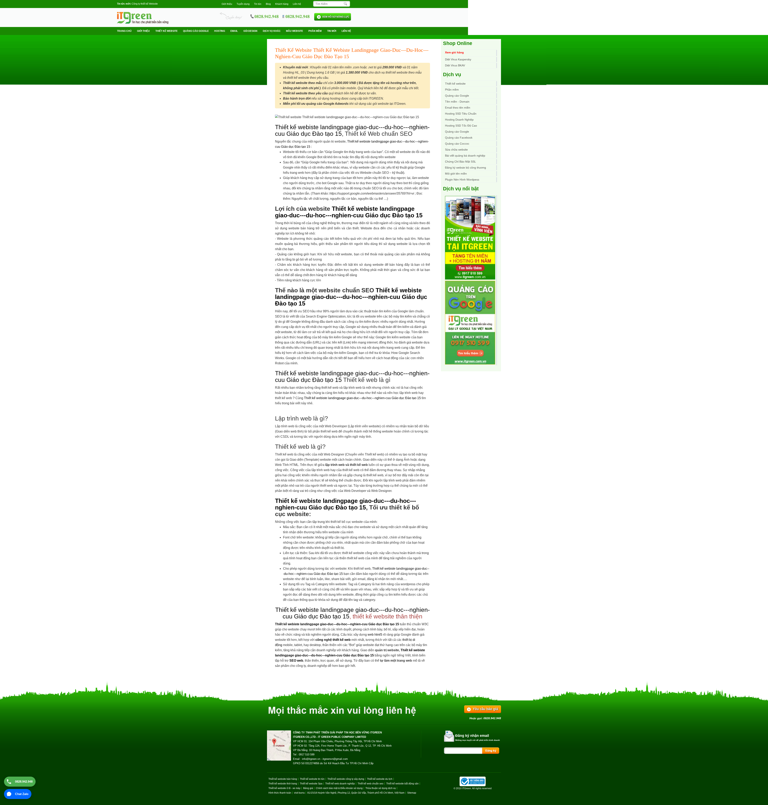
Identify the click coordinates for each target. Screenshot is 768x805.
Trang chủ (124, 31)
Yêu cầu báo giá (485, 709)
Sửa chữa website (456, 149)
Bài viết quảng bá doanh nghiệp (465, 155)
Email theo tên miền (457, 107)
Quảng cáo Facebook (458, 137)
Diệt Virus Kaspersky (458, 59)
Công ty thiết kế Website (145, 3)
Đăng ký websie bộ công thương (465, 167)
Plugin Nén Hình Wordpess (462, 179)
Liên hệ (297, 4)
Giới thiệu (227, 4)
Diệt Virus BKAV (455, 65)
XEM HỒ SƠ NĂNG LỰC (335, 16)
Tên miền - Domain (457, 101)
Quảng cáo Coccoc (457, 143)
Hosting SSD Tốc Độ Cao (461, 125)
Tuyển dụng (243, 4)
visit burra (299, 792)
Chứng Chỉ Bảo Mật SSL (460, 161)
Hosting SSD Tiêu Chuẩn (460, 113)
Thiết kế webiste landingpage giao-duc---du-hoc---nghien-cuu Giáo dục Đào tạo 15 (349, 212)
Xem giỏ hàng (454, 52)
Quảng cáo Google (457, 131)
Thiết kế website (166, 31)
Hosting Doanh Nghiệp (459, 119)
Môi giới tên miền (456, 173)
